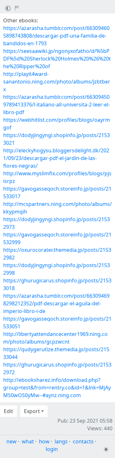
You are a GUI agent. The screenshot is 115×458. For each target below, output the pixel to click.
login (52, 449)
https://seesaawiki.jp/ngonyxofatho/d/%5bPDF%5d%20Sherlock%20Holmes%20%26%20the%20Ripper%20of (57, 58)
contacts (83, 441)
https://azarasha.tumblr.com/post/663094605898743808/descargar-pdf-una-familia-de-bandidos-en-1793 (56, 36)
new (11, 441)
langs (61, 441)
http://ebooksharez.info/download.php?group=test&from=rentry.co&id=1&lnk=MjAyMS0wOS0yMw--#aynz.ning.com (57, 387)
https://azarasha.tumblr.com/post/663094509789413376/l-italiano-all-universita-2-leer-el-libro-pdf (56, 104)
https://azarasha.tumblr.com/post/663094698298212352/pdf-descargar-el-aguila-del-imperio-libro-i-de (56, 303)
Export (32, 411)
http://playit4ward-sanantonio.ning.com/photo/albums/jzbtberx (56, 81)
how (44, 441)
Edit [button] (8, 411)
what (28, 441)
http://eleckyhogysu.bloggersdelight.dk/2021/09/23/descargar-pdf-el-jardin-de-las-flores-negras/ (56, 158)
